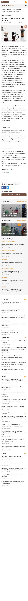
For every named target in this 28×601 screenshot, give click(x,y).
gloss (8, 172)
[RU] (11, 2)
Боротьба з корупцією (13, 11)
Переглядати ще (21, 201)
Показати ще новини (14, 195)
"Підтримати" (5, 2)
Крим (3, 11)
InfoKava (7, 5)
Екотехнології (17, 9)
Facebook (4, 184)
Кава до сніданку (6, 9)
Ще (25, 299)
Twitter (17, 184)
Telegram (10, 184)
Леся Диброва (22, 22)
